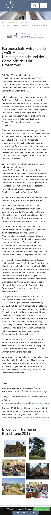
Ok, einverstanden (42, 509)
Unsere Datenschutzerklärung (25, 513)
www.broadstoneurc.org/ (35, 391)
